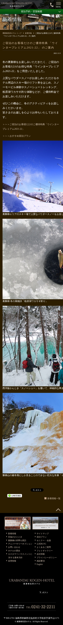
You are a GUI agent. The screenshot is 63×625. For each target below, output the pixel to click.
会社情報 (41, 554)
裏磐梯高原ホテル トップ (12, 33)
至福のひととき (15, 537)
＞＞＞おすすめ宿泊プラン (17, 136)
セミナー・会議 (44, 540)
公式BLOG (41, 544)
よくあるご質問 (44, 547)
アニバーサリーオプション (20, 544)
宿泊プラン (42, 537)
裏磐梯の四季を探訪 (17, 540)
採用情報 (12, 561)
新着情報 (28, 33)
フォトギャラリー (45, 551)
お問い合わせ (14, 547)
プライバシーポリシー (47, 557)
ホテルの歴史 (14, 551)
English (40, 564)
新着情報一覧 (53, 498)
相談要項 (41, 561)
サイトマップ (43, 533)
